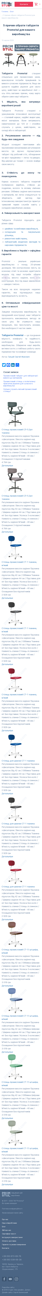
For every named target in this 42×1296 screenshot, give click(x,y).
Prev (5, 277)
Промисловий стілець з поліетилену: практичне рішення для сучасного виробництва (19, 383)
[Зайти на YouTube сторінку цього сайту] (10, 1279)
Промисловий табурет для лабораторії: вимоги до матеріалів (20, 377)
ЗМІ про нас (6, 1230)
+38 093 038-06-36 (12, 1259)
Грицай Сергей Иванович (19, 357)
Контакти (24, 4)
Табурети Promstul (12, 335)
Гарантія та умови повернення (14, 1244)
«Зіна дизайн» (18, 1290)
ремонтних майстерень (16, 238)
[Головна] (6, 4)
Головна (5, 11)
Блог (12, 11)
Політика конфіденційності (12, 1209)
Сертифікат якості (9, 1234)
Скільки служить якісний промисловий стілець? (20, 390)
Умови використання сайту (12, 1213)
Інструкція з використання (12, 1237)
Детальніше (7, 465)
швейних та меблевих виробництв (21, 229)
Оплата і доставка (9, 1241)
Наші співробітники (9, 1223)
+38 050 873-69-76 (12, 1256)
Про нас (5, 1219)
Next (36, 277)
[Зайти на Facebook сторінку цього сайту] (4, 1279)
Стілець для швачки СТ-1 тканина (18, 761)
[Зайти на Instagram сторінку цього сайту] (16, 1279)
